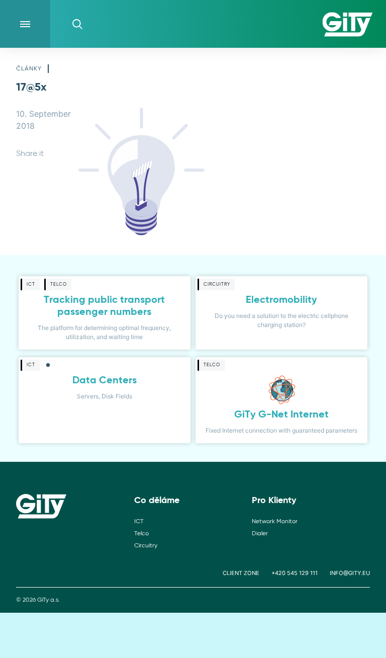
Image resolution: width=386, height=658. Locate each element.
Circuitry (145, 546)
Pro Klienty (274, 500)
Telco (141, 534)
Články (29, 69)
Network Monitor (275, 522)
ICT (138, 522)
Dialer (260, 534)
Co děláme (156, 500)
